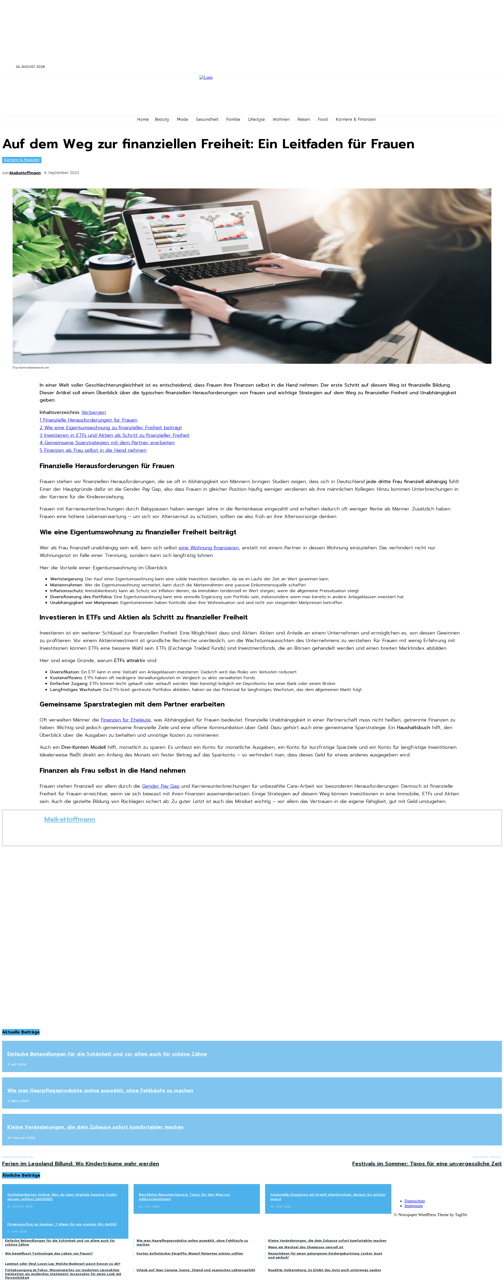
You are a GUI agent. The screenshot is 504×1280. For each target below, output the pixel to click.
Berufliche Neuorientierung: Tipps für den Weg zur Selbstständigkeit (184, 1196)
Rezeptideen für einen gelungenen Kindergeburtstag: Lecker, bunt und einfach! (325, 1255)
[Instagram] (412, 66)
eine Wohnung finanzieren (209, 547)
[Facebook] (405, 66)
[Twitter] (419, 66)
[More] (166, 170)
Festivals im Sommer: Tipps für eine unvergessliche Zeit (427, 1164)
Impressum (414, 1206)
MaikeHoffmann (25, 172)
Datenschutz (415, 1201)
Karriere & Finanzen (21, 159)
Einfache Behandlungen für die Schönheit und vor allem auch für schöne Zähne (107, 1054)
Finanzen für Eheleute (126, 720)
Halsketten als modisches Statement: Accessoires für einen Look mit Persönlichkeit (63, 1276)
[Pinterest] (127, 171)
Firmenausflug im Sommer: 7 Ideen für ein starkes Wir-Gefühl (62, 1224)
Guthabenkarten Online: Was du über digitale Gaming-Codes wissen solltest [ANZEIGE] (62, 1196)
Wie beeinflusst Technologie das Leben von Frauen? (49, 1253)
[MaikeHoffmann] (23, 828)
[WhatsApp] (146, 171)
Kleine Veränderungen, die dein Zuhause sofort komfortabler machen (95, 1127)
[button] (8, 66)
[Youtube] (433, 66)
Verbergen (93, 412)
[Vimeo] (426, 66)
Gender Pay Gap (161, 786)
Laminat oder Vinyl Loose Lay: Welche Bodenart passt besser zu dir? (62, 1263)
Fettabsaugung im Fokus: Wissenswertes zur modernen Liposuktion (62, 1270)
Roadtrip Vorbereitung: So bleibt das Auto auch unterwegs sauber (324, 1270)
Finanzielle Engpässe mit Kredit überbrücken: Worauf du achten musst (328, 1196)
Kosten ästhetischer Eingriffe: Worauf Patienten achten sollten (189, 1253)
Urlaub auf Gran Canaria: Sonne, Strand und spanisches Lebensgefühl (195, 1270)
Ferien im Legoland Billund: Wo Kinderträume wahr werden (80, 1164)
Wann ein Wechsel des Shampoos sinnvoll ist (305, 1247)
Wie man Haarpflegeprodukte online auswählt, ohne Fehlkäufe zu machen (100, 1090)
